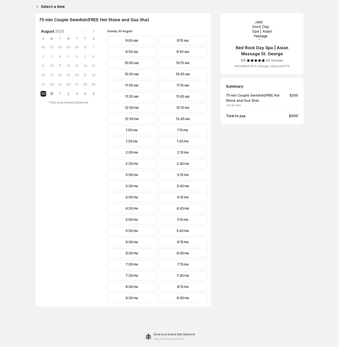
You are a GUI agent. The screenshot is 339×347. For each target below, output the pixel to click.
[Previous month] (85, 31)
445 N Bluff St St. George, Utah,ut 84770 (262, 66)
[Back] (36, 6)
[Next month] (93, 31)
